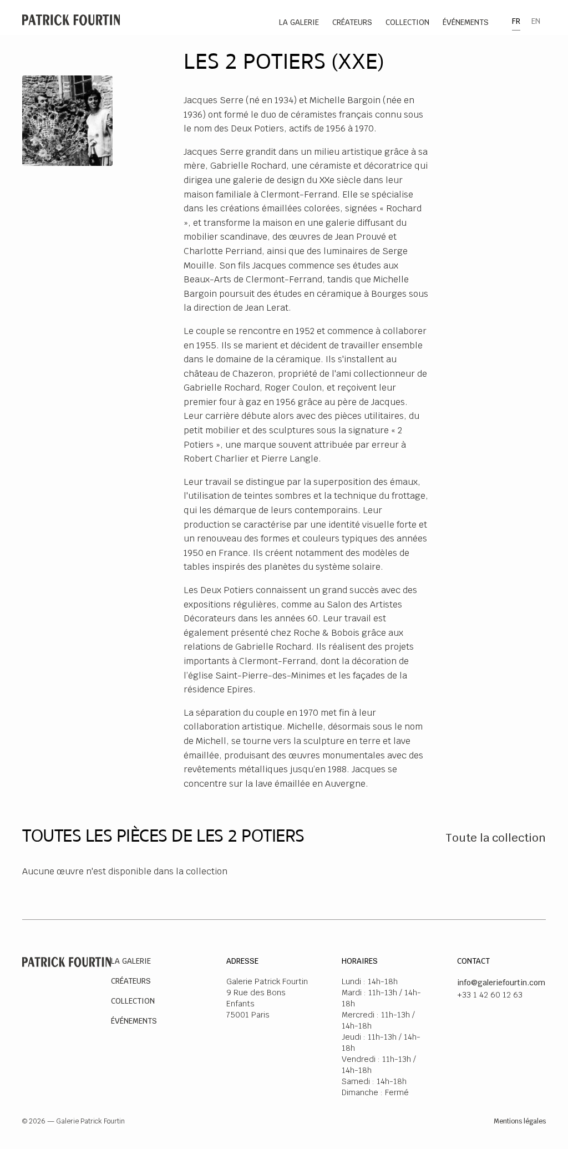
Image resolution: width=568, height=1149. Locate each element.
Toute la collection (495, 838)
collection (407, 22)
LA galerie (299, 22)
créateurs (352, 22)
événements (466, 22)
